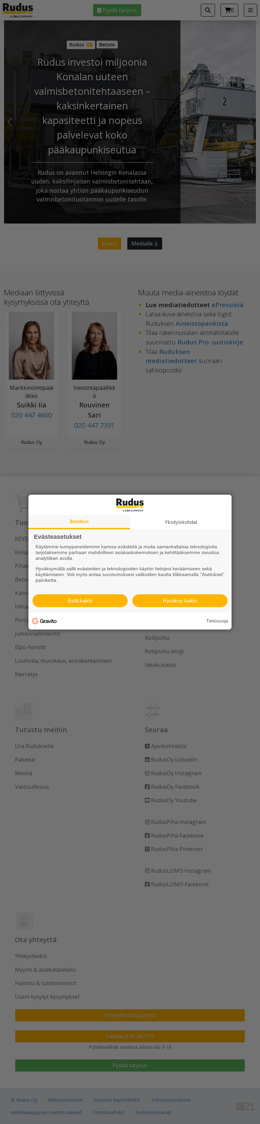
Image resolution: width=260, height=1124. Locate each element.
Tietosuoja (217, 620)
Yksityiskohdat (181, 522)
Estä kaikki (80, 600)
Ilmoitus (79, 521)
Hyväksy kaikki (180, 600)
